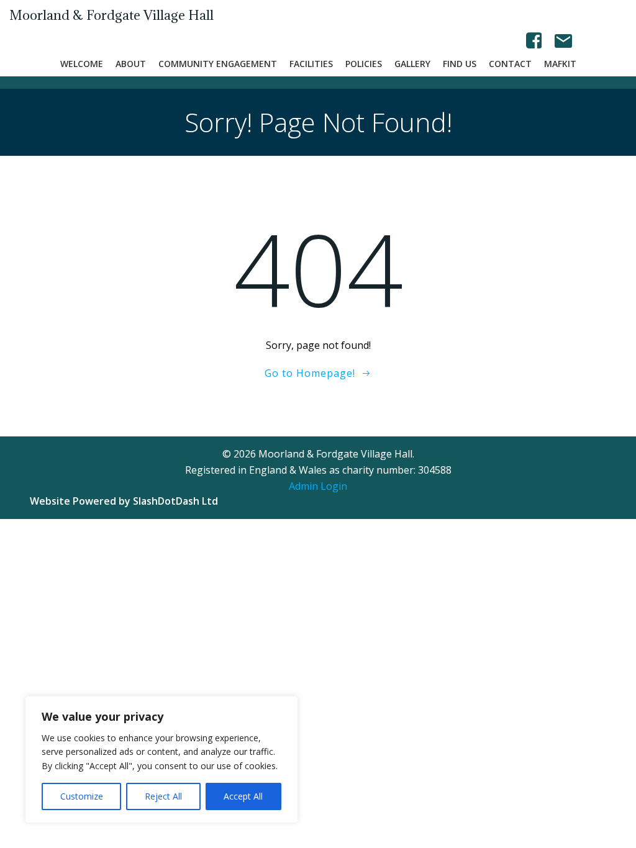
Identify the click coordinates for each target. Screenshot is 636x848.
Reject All (163, 796)
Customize (81, 796)
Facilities (311, 64)
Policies (363, 64)
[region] (161, 759)
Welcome (81, 64)
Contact (510, 64)
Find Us (459, 64)
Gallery (412, 64)
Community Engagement (217, 64)
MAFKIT (560, 64)
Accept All (243, 796)
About (131, 64)
